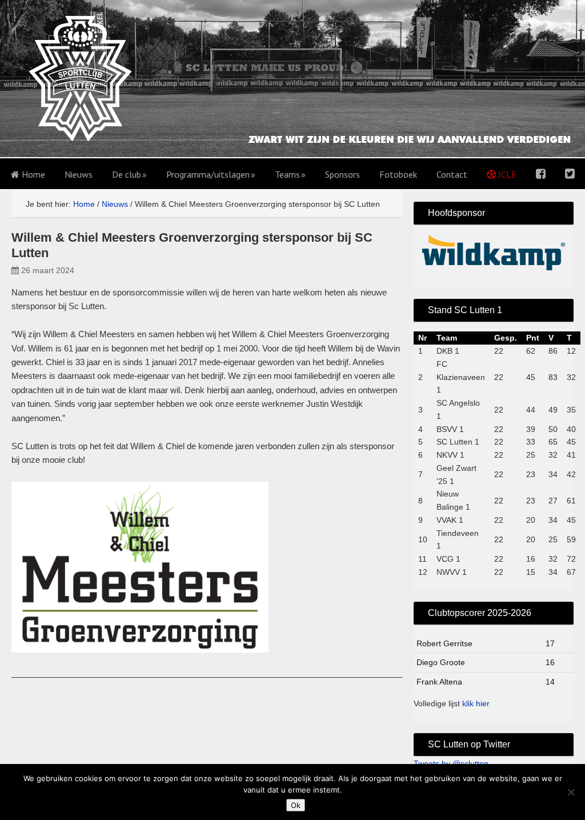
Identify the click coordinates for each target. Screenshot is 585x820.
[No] (570, 792)
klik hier (476, 703)
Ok (295, 805)
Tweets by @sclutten (451, 763)
